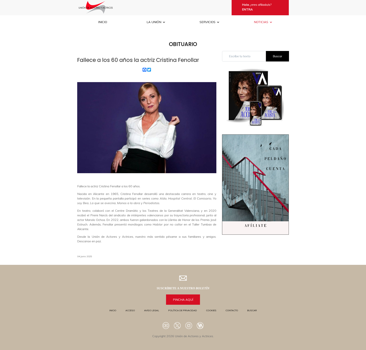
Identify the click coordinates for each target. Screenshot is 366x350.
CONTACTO (232, 310)
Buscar (277, 56)
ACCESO (130, 310)
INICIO (112, 310)
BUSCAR (252, 310)
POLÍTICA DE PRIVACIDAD (182, 310)
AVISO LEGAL (151, 310)
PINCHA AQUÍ (183, 300)
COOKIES (211, 310)
